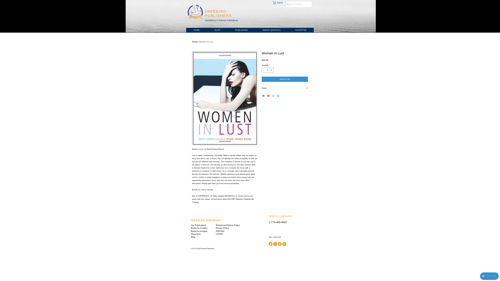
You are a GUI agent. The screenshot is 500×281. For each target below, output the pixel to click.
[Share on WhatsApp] (273, 95)
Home (195, 42)
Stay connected (275, 237)
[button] (225, 228)
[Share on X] (278, 95)
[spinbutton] (267, 70)
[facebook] (271, 244)
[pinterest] (280, 244)
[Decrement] (263, 70)
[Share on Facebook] (263, 95)
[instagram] (284, 244)
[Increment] (271, 70)
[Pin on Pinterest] (268, 95)
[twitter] (275, 244)
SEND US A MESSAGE (280, 216)
